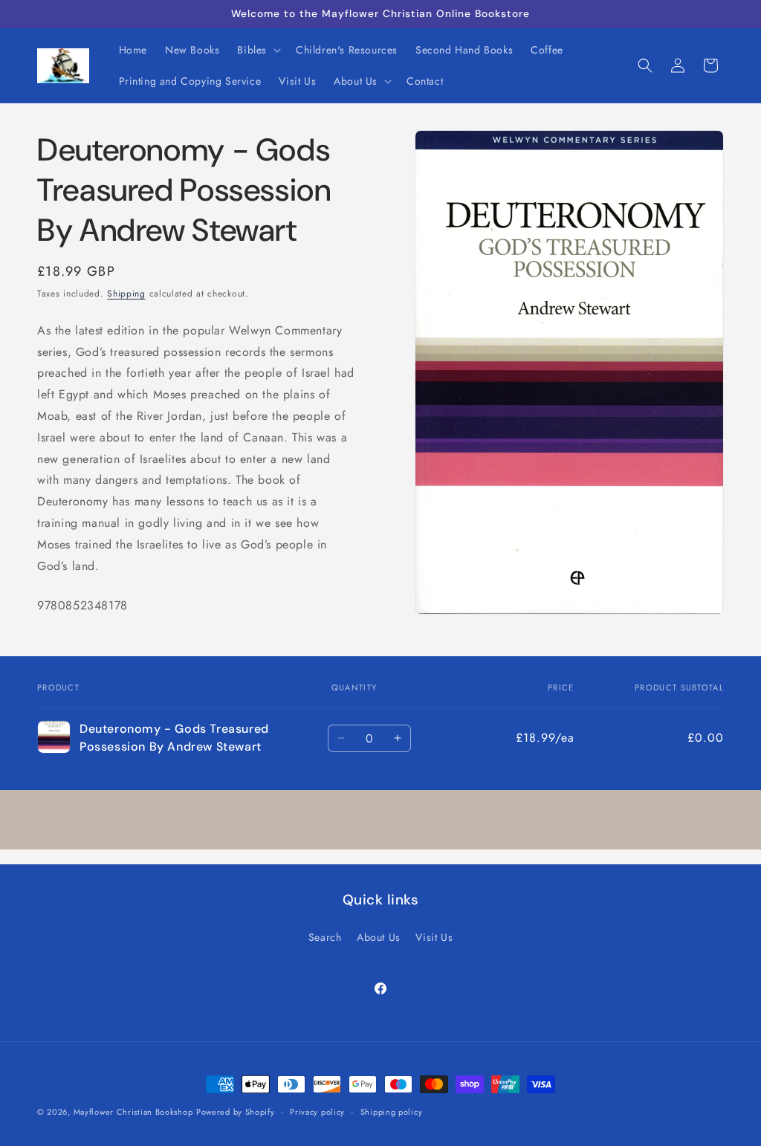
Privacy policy (317, 1112)
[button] (257, 49)
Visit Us (434, 937)
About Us (379, 937)
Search (325, 937)
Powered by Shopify (235, 1112)
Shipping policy (391, 1112)
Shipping (126, 293)
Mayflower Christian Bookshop (133, 1112)
